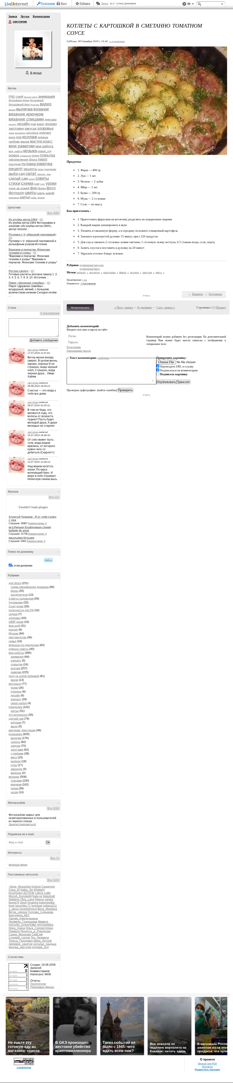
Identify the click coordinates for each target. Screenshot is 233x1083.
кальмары (20, 133)
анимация (46, 96)
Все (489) (53, 213)
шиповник (14, 197)
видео (45, 104)
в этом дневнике (22, 565)
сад (21, 174)
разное (13, 629)
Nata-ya (37, 896)
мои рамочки (22, 146)
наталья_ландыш (44, 944)
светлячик (10, 22)
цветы (30, 192)
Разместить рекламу (207, 1069)
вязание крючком (26, 114)
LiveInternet (17, 4)
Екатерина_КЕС (19, 915)
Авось (104, 3)
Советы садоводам (21, 598)
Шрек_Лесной (43, 940)
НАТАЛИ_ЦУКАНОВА (22, 924)
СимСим (37, 934)
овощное (16, 769)
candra (49, 899)
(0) (41, 219)
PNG (12, 96)
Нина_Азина (17, 928)
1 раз (84, 280)
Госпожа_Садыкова (40, 912)
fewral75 (14, 902)
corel (19, 96)
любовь (14, 141)
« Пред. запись (123, 307)
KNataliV (39, 889)
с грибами (17, 753)
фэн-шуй (14, 625)
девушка (50, 119)
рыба (13, 174)
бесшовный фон (19, 104)
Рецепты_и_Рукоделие (36, 931)
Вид (190, 4)
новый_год (44, 151)
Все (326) (53, 880)
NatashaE (49, 896)
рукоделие (50, 169)
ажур (35, 97)
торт (42, 184)
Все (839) (53, 808)
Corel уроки (16, 606)
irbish (23, 902)
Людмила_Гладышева (23, 921)
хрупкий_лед (40, 947)
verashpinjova (28, 909)
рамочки (16, 672)
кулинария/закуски (92, 265)
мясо (14, 757)
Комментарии (41, 16)
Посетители (38, 983)
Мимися (43, 921)
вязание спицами (26, 119)
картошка (109, 272)
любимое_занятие (21, 944)
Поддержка (184, 4)
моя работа (44, 146)
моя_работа (16, 151)
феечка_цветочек (20, 947)
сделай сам (18, 178)
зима (11, 133)
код (19, 137)
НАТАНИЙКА (45, 924)
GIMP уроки (16, 622)
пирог (43, 159)
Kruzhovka (15, 893)
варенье (16, 773)
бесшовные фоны (19, 100)
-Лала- (13, 886)
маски (14, 680)
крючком (16, 784)
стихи (14, 183)
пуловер (28, 164)
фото (51, 188)
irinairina (33, 902)
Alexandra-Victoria (29, 886)
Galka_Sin (26, 889)
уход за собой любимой (24, 676)
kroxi (12, 905)
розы (40, 169)
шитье (25, 197)
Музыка (13, 633)
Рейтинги (85, 3)
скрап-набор (19, 703)
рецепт (16, 168)
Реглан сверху (18, 271)
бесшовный (36, 100)
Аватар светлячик (32, 49)
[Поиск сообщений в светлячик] (48, 560)
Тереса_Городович (21, 940)
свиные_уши (44, 174)
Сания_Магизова (20, 934)
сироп (31, 179)
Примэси (14, 931)
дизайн (23, 124)
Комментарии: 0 (37, 523)
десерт (12, 124)
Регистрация (48, 3)
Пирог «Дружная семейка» (27, 283)
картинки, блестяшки (22, 730)
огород (14, 155)
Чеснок (27, 97)
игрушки (16, 722)
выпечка (24, 109)
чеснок (134, 272)
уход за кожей (19, 188)
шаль (41, 193)
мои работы (16, 652)
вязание (41, 109)
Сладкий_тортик (19, 937)
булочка (34, 104)
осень (35, 155)
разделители (19, 594)
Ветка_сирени (18, 912)
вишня (12, 109)
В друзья (36, 72)
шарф (50, 193)
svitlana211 (50, 905)
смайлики (103, 357)
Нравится (197, 294)
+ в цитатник (117, 41)
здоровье (45, 128)
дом (33, 124)
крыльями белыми (21, 537)
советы (42, 178)
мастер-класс (41, 141)
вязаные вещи (18, 864)
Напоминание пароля (79, 350)
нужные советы (19, 649)
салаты (15, 742)
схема (27, 183)
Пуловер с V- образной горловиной (32, 234)
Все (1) (55, 858)
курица (43, 137)
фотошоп (16, 193)
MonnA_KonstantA (20, 896)
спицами (16, 780)
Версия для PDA (207, 1063)
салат (30, 173)
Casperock (48, 886)
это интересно (18, 714)
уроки (51, 183)
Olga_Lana (27, 899)
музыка (30, 151)
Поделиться (215, 294)
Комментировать (80, 307)
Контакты (207, 1066)
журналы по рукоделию (24, 645)
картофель (32, 132)
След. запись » (166, 307)
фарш (122, 272)
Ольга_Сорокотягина (39, 928)
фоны (42, 188)
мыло (14, 726)
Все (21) (54, 497)
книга (12, 137)
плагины (16, 691)
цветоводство (17, 637)
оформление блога (23, 159)
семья (12, 641)
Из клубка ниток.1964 (23, 219)
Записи (12, 16)
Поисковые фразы (42, 987)
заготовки (16, 128)
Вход (64, 3)
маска (24, 141)
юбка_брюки (38, 197)
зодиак (13, 614)
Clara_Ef (14, 889)
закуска (30, 128)
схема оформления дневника (30, 587)
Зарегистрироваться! (22, 824)
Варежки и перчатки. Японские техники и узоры (29, 251)
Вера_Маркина (47, 909)
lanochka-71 (23, 905)
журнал (51, 124)
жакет (41, 124)
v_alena (14, 909)
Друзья (24, 16)
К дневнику (144, 307)
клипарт (45, 132)
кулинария (15, 734)
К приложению (50, 313)
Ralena (39, 899)
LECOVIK (28, 893)
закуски (15, 745)
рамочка (44, 164)
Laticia (39, 893)
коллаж (29, 136)
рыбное (16, 761)
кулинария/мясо (90, 268)
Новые (221, 307)
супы (14, 765)
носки (14, 792)
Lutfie (47, 893)
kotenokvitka (47, 902)
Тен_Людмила (40, 937)
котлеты (94, 272)
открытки (17, 664)
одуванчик (25, 155)
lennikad (36, 905)
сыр (36, 183)
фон (33, 188)
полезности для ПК (21, 610)
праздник (15, 164)
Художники (16, 602)
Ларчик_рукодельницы (23, 918)
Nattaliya (14, 899)
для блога (15, 583)
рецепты (30, 169)
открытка (47, 155)
